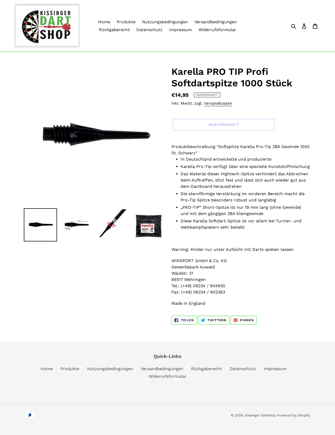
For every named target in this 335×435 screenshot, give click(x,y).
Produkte (69, 368)
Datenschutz (243, 368)
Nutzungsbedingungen (110, 368)
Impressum (275, 368)
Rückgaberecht (206, 368)
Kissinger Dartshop (260, 415)
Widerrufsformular (168, 376)
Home (47, 368)
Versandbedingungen (162, 368)
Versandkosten (218, 103)
